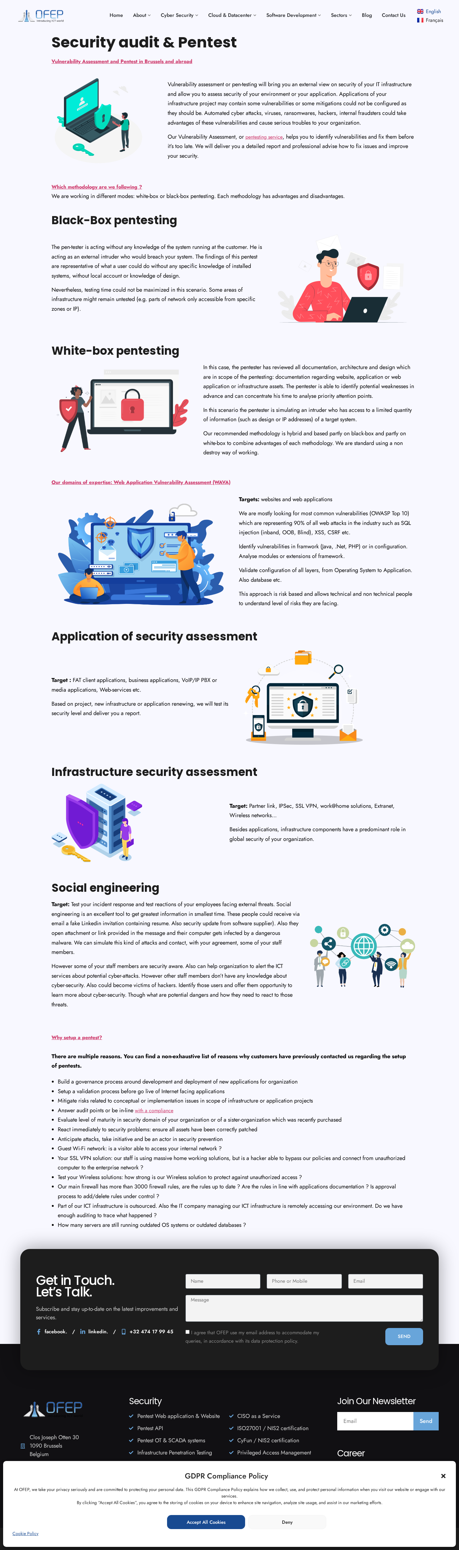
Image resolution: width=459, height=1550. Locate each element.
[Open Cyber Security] (196, 15)
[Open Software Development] (319, 15)
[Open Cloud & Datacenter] (254, 15)
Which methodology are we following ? (97, 186)
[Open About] (149, 15)
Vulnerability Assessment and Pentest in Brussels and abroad (122, 61)
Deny (287, 1522)
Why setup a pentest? (77, 1037)
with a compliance (154, 1110)
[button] (443, 1476)
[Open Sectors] (350, 15)
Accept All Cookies (206, 1522)
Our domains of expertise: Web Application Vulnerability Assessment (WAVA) (141, 482)
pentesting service (264, 137)
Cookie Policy (25, 1533)
